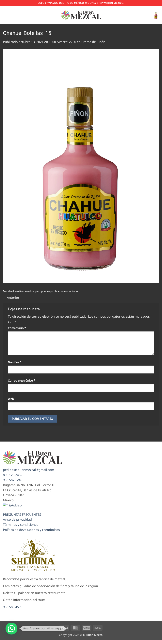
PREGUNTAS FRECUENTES (22, 514)
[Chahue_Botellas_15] (81, 166)
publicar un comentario (64, 291)
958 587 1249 (12, 480)
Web (11, 399)
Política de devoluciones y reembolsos (31, 530)
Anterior (11, 297)
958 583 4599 (12, 607)
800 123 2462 (12, 475)
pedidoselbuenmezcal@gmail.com (28, 470)
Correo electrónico (21, 380)
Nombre (14, 362)
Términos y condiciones (20, 524)
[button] (5, 15)
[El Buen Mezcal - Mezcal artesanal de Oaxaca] (81, 15)
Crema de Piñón (93, 42)
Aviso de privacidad (17, 519)
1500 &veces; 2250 (62, 42)
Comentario (17, 328)
